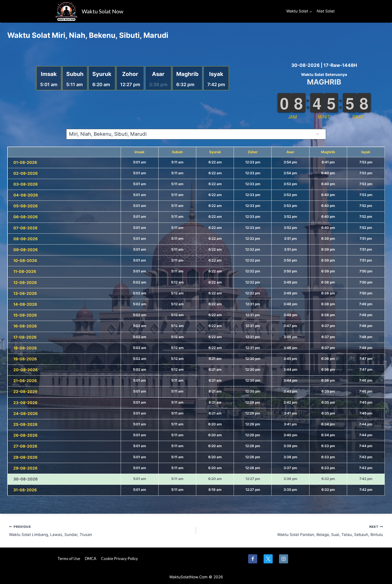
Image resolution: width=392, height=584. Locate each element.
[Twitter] (268, 558)
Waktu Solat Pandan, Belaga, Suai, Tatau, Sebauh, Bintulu (330, 531)
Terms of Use (68, 558)
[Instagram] (283, 558)
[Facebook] (252, 558)
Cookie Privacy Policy (119, 558)
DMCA (90, 558)
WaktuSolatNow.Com (188, 577)
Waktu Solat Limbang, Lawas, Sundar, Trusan (50, 531)
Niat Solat (326, 11)
